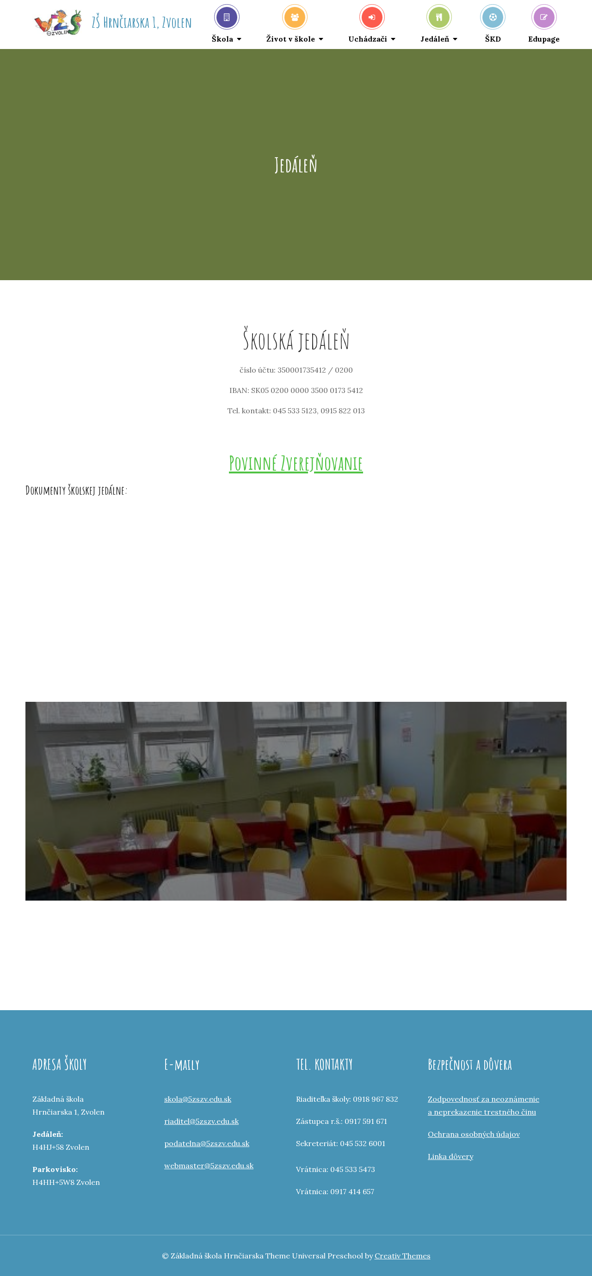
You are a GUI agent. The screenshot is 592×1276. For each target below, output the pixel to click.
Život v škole (290, 38)
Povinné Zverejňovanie (296, 462)
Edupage (544, 38)
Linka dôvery (450, 1156)
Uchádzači (367, 38)
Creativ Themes (403, 1255)
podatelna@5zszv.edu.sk (206, 1143)
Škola (222, 38)
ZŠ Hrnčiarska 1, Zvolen (142, 21)
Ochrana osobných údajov (474, 1134)
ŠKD (493, 38)
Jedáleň (434, 38)
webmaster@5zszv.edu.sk (208, 1165)
